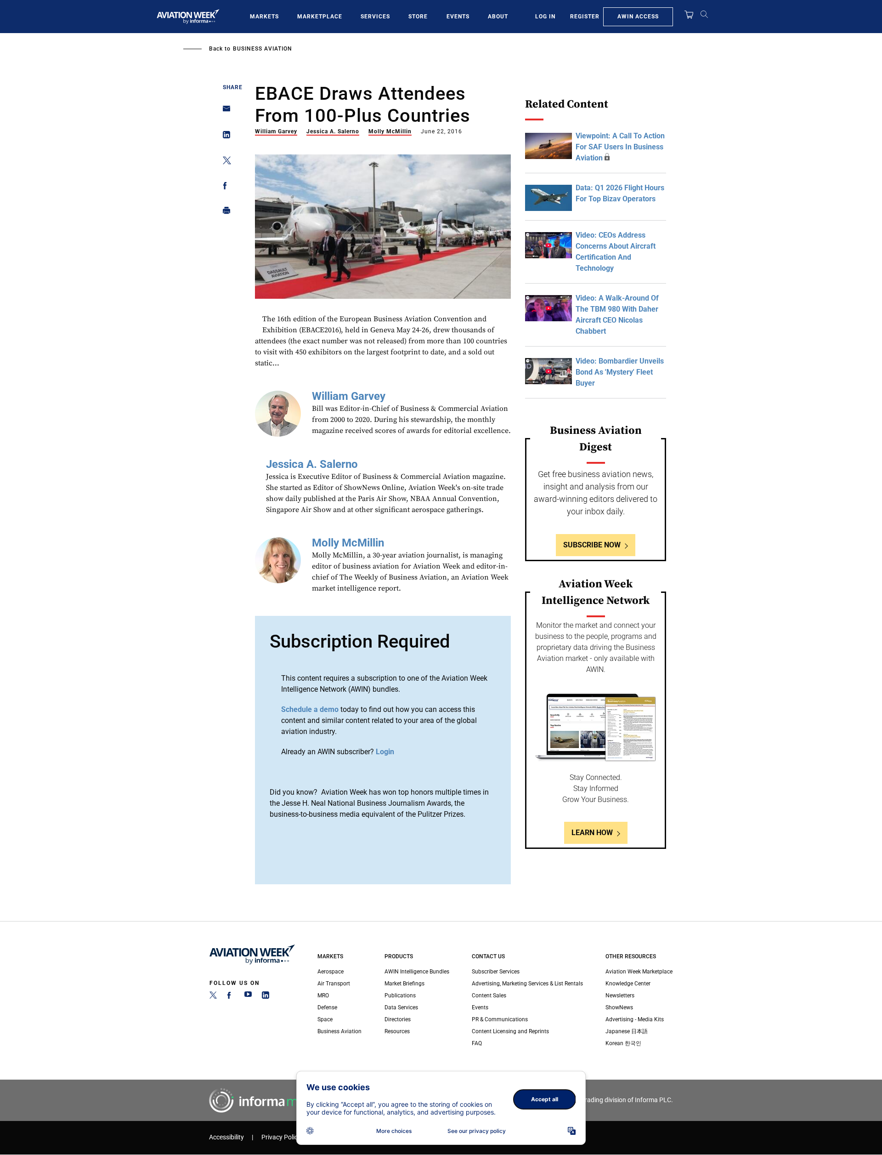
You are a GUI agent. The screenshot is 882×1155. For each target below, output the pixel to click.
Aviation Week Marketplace (639, 971)
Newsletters (619, 995)
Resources (397, 1031)
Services (375, 16)
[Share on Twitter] (224, 162)
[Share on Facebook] (224, 187)
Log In (545, 16)
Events (458, 16)
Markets (264, 16)
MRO (323, 995)
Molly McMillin (390, 131)
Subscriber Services (496, 971)
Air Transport (333, 983)
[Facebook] (230, 997)
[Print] (224, 212)
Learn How (592, 832)
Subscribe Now (592, 545)
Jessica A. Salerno (332, 131)
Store (418, 16)
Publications (400, 995)
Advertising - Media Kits (634, 1019)
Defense (327, 1007)
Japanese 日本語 (626, 1031)
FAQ (477, 1043)
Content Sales (489, 995)
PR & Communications (500, 1019)
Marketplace (319, 16)
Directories (397, 1019)
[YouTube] (248, 997)
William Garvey (276, 131)
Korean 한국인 (623, 1043)
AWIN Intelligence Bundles (416, 971)
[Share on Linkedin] (224, 136)
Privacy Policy (281, 1137)
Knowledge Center (627, 983)
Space (325, 1019)
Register (584, 16)
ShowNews (619, 1007)
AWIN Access (638, 16)
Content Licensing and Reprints (510, 1031)
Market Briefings (404, 983)
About (498, 16)
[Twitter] (213, 997)
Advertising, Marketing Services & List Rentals (527, 983)
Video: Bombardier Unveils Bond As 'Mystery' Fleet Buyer (620, 372)
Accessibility (226, 1137)
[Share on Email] (224, 111)
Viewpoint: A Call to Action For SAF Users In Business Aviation (620, 146)
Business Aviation (262, 49)
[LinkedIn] (265, 997)
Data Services (401, 1007)
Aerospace (330, 971)
